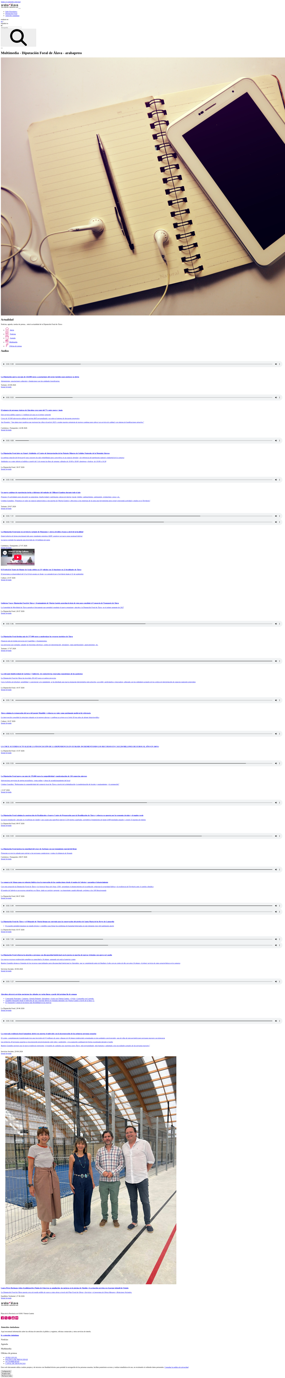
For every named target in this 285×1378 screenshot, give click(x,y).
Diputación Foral (11, 14)
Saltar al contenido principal (10, 2)
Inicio (12, 330)
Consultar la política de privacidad (176, 1367)
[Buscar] (18, 38)
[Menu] (20, 8)
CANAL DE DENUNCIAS (15, 1363)
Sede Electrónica (11, 12)
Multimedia (13, 342)
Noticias (13, 334)
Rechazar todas (7, 1376)
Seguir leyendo (6, 387)
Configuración (6, 1371)
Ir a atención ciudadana (10, 1335)
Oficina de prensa (15, 346)
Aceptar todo (6, 1373)
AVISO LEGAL (11, 1357)
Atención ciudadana (12, 16)
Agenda (12, 338)
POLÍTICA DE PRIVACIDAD (16, 1359)
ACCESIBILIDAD (12, 1361)
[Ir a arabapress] (10, 8)
